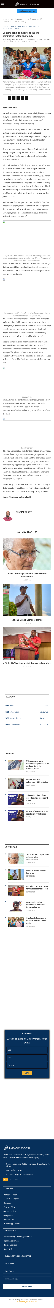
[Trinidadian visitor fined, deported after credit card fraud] (16, 799)
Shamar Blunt (18, 39)
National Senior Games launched (27, 620)
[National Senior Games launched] (27, 600)
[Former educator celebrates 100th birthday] (16, 783)
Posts (11, 19)
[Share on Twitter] (13, 98)
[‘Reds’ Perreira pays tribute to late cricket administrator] (27, 554)
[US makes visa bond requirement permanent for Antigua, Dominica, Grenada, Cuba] (16, 765)
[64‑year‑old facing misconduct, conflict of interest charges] (16, 906)
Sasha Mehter (44, 39)
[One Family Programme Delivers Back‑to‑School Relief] (16, 922)
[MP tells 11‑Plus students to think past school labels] (27, 643)
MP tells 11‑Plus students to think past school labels (27, 663)
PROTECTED (13, 1180)
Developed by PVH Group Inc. (27, 1302)
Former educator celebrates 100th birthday (37, 780)
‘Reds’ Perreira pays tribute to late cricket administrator (37, 857)
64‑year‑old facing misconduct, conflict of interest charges (35, 904)
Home (5, 19)
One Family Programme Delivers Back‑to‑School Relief (36, 920)
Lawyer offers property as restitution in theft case (37, 812)
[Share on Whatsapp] (22, 98)
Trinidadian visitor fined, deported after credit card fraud (37, 797)
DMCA (5, 1180)
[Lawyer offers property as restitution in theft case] (16, 815)
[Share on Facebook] (9, 98)
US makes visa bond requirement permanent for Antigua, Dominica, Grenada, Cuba (37, 765)
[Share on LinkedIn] (18, 98)
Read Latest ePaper (27, 11)
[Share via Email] (26, 98)
